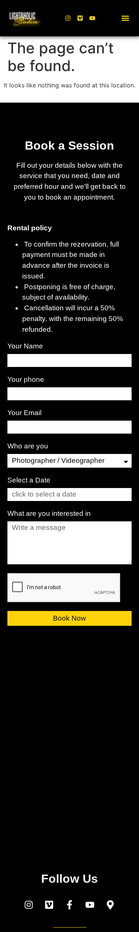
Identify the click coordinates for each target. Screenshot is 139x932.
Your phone (26, 379)
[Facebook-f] (69, 905)
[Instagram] (68, 18)
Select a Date (28, 480)
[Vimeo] (80, 18)
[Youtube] (92, 18)
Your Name (26, 346)
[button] (125, 18)
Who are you (28, 446)
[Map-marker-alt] (110, 905)
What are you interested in (50, 513)
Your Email (25, 413)
